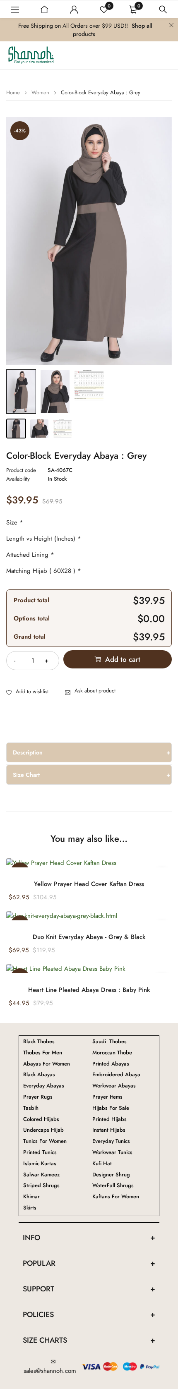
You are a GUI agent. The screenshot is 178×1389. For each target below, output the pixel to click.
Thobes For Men (42, 1052)
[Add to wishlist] (27, 692)
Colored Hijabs (41, 1119)
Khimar (31, 1196)
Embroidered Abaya (116, 1074)
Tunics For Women (45, 1141)
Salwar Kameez (41, 1174)
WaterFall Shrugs (113, 1185)
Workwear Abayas (114, 1085)
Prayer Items (107, 1097)
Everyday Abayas (43, 1085)
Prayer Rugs (38, 1097)
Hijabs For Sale (110, 1108)
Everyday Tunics (111, 1141)
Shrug (111, 1174)
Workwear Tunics (112, 1152)
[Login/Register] (74, 9)
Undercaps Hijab (43, 1130)
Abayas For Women (46, 1064)
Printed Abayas (110, 1064)
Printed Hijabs (109, 1119)
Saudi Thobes (109, 1041)
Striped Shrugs (41, 1185)
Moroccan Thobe (112, 1052)
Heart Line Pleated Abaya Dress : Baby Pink (89, 989)
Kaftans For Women (115, 1196)
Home (13, 92)
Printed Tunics (40, 1152)
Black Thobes (39, 1041)
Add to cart (122, 659)
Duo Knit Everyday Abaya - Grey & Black (89, 936)
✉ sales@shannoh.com (50, 1366)
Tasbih (30, 1108)
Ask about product (95, 690)
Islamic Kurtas (39, 1163)
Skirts (29, 1208)
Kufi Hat (102, 1163)
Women (40, 92)
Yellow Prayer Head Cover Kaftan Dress (89, 883)
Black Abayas (39, 1074)
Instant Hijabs (108, 1130)
